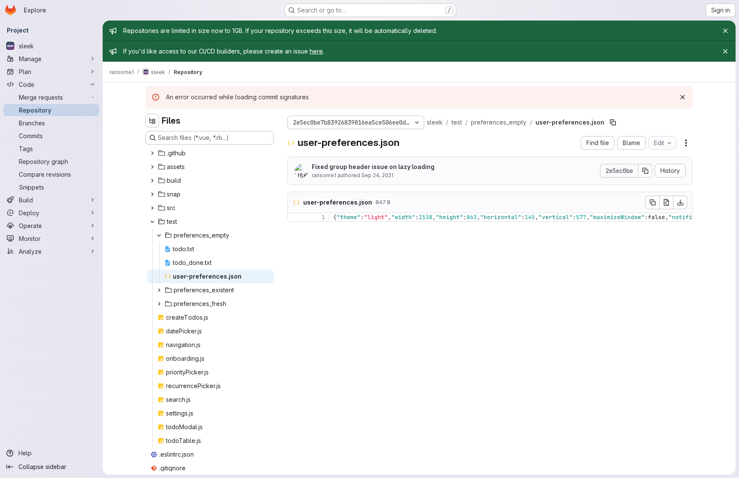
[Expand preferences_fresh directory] (159, 304)
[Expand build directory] (152, 180)
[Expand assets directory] (152, 167)
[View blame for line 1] (295, 217)
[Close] (725, 31)
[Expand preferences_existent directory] (159, 290)
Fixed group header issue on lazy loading (373, 166)
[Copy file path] (613, 122)
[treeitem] (210, 153)
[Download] (680, 202)
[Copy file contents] (652, 202)
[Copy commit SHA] (645, 171)
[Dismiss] (682, 97)
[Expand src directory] (152, 208)
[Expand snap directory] (152, 194)
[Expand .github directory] (152, 153)
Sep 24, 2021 (377, 175)
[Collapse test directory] (152, 222)
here (316, 51)
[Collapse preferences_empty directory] (159, 235)
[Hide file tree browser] (152, 121)
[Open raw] (666, 202)
